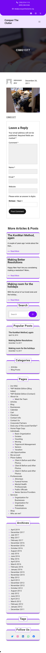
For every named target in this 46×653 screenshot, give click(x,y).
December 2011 (17, 609)
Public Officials (21, 489)
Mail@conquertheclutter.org (24, 9)
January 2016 (16, 569)
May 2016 (15, 559)
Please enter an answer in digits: (22, 196)
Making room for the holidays (22, 348)
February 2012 (17, 604)
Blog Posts (15, 370)
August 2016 (16, 551)
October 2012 (17, 588)
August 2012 (16, 591)
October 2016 (17, 548)
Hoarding (19, 439)
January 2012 (16, 607)
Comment (13, 143)
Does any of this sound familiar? (23, 426)
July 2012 (15, 593)
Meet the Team (21, 399)
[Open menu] (39, 22)
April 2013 (15, 580)
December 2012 (17, 583)
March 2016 (16, 564)
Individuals (14, 431)
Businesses (15, 407)
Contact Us (15, 420)
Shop (12, 511)
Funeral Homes (21, 481)
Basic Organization (23, 434)
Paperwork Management (25, 444)
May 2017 (15, 537)
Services (14, 495)
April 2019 (15, 530)
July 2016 (15, 553)
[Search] (33, 314)
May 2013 (15, 577)
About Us (14, 396)
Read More (15, 251)
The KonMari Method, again (21, 332)
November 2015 (18, 575)
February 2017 (17, 540)
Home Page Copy (17, 428)
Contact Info (15, 418)
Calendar (14, 410)
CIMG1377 (11, 117)
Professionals (16, 476)
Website (12, 187)
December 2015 (17, 572)
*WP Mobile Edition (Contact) (22, 394)
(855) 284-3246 (24, 5)
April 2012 (15, 599)
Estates (18, 436)
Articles (14, 367)
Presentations (21, 508)
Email (12, 177)
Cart (12, 412)
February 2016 (17, 567)
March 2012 (16, 601)
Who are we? (15, 513)
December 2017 (17, 532)
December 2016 (17, 543)
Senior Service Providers (25, 492)
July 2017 (15, 535)
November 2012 (18, 585)
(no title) (14, 386)
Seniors (18, 447)
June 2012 (15, 596)
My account (15, 455)
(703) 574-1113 (24, 2)
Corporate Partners (18, 423)
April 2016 (15, 561)
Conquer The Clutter (11, 21)
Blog (12, 404)
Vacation (18, 450)
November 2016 (18, 545)
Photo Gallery (16, 458)
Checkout (14, 415)
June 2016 (15, 556)
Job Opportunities (18, 452)
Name (12, 167)
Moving (18, 442)
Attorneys (19, 479)
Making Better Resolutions (20, 340)
